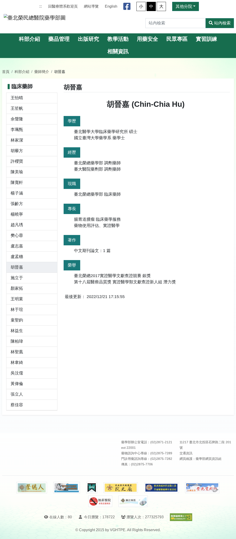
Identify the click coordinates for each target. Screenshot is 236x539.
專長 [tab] (72, 208)
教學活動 (118, 39)
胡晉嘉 (17, 267)
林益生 (17, 330)
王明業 (17, 299)
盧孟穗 (17, 256)
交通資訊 (186, 453)
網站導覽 (91, 6)
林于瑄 (17, 309)
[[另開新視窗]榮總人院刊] (31, 487)
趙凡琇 (17, 225)
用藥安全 (147, 39)
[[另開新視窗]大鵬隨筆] (202, 487)
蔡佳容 (17, 405)
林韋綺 (17, 362)
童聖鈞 (17, 320)
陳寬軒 (17, 182)
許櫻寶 (17, 161)
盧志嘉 (17, 246)
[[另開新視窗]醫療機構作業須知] (161, 488)
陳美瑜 (17, 172)
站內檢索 (222, 23)
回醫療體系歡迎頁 (63, 6)
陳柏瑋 (17, 341)
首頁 (5, 72)
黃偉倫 (17, 383)
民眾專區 (177, 39)
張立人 (17, 394)
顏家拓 (17, 288)
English (111, 6)
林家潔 (17, 140)
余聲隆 (17, 119)
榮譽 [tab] (72, 265)
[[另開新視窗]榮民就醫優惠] (66, 487)
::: (40, 6)
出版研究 (88, 39)
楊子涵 (17, 193)
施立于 (17, 277)
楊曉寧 (17, 214)
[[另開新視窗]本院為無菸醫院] (100, 501)
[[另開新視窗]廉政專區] (133, 501)
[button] (228, 531)
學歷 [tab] (72, 121)
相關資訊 (118, 51)
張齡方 (17, 203)
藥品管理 (59, 39)
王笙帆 (17, 108)
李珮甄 (17, 129)
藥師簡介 (41, 72)
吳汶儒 (17, 373)
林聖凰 (17, 352)
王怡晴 (17, 98)
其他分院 (184, 6)
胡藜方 (17, 150)
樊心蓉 (17, 235)
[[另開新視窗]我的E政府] (91, 487)
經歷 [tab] (72, 152)
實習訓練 (206, 39)
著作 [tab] (72, 240)
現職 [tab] (72, 183)
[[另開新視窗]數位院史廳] (120, 487)
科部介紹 (29, 39)
